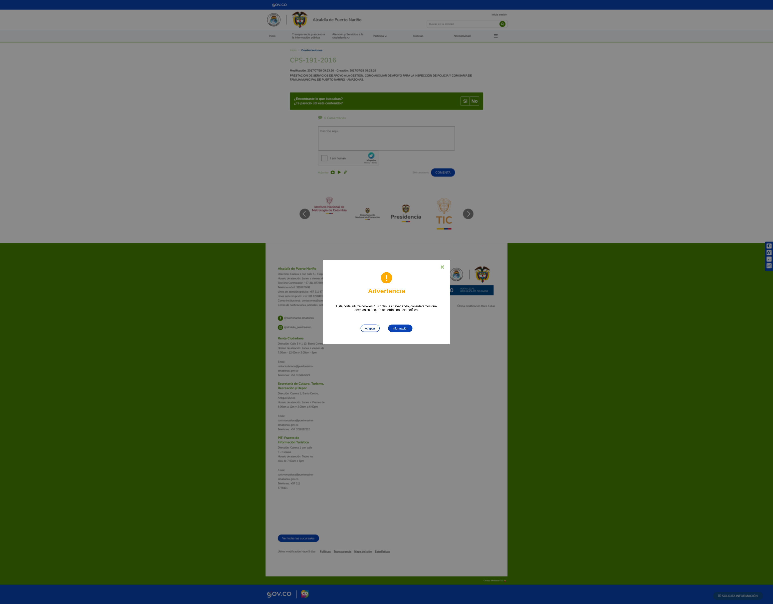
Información (400, 328)
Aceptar (370, 328)
